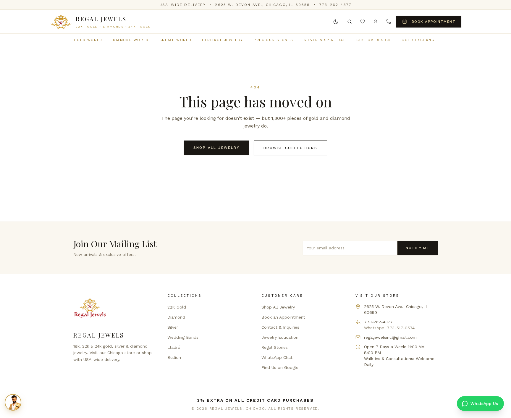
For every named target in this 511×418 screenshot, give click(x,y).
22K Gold (176, 307)
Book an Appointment (283, 317)
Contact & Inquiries (280, 327)
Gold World (88, 40)
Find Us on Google (279, 367)
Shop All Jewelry (216, 148)
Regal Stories (274, 347)
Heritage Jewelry (222, 40)
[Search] (349, 21)
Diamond (176, 317)
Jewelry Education (279, 337)
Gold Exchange (419, 40)
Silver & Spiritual (325, 40)
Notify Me (417, 248)
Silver (172, 327)
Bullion (174, 357)
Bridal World (175, 40)
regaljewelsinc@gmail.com (390, 337)
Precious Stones (273, 40)
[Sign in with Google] (375, 21)
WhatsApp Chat (276, 357)
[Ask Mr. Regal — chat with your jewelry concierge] (13, 402)
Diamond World (131, 40)
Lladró (173, 347)
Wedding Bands (182, 337)
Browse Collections (290, 148)
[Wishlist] (362, 21)
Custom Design (373, 40)
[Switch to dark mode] (336, 22)
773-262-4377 (335, 5)
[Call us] (388, 21)
